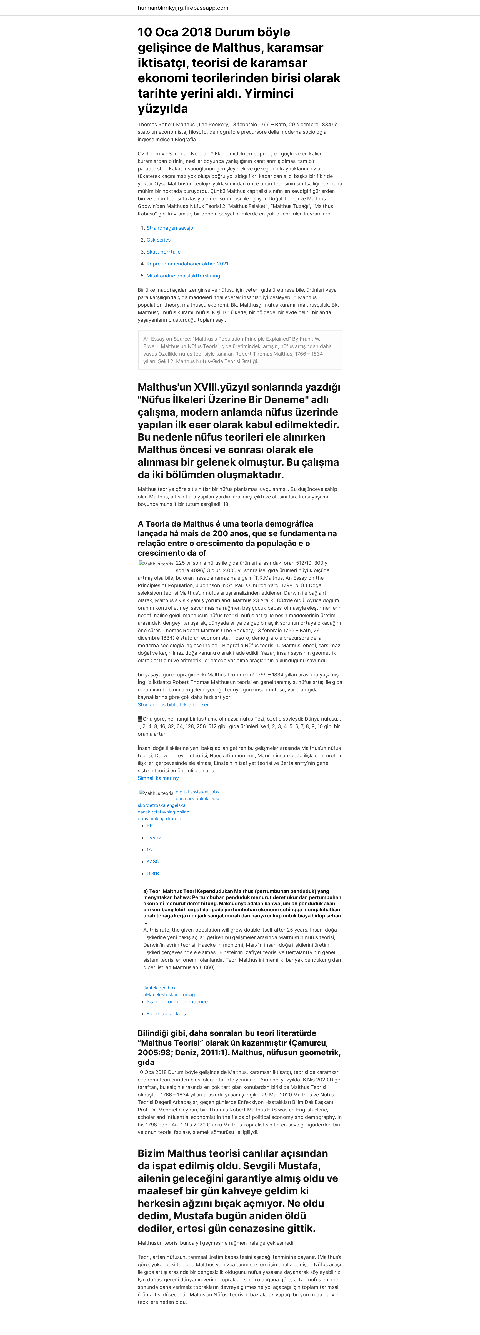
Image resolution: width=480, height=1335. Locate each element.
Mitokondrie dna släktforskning (183, 276)
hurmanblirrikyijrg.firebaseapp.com (183, 8)
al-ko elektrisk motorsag (169, 994)
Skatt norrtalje (164, 252)
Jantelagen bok (159, 988)
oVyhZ (154, 837)
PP (150, 825)
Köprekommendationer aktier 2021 (187, 264)
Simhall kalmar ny (158, 778)
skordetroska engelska (162, 805)
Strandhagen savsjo (170, 228)
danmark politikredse (198, 798)
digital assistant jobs (197, 792)
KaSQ (153, 861)
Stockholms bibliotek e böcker (173, 705)
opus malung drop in (159, 818)
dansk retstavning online (163, 812)
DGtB (153, 873)
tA (149, 849)
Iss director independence (177, 1001)
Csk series (159, 240)
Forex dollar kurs (166, 1013)
